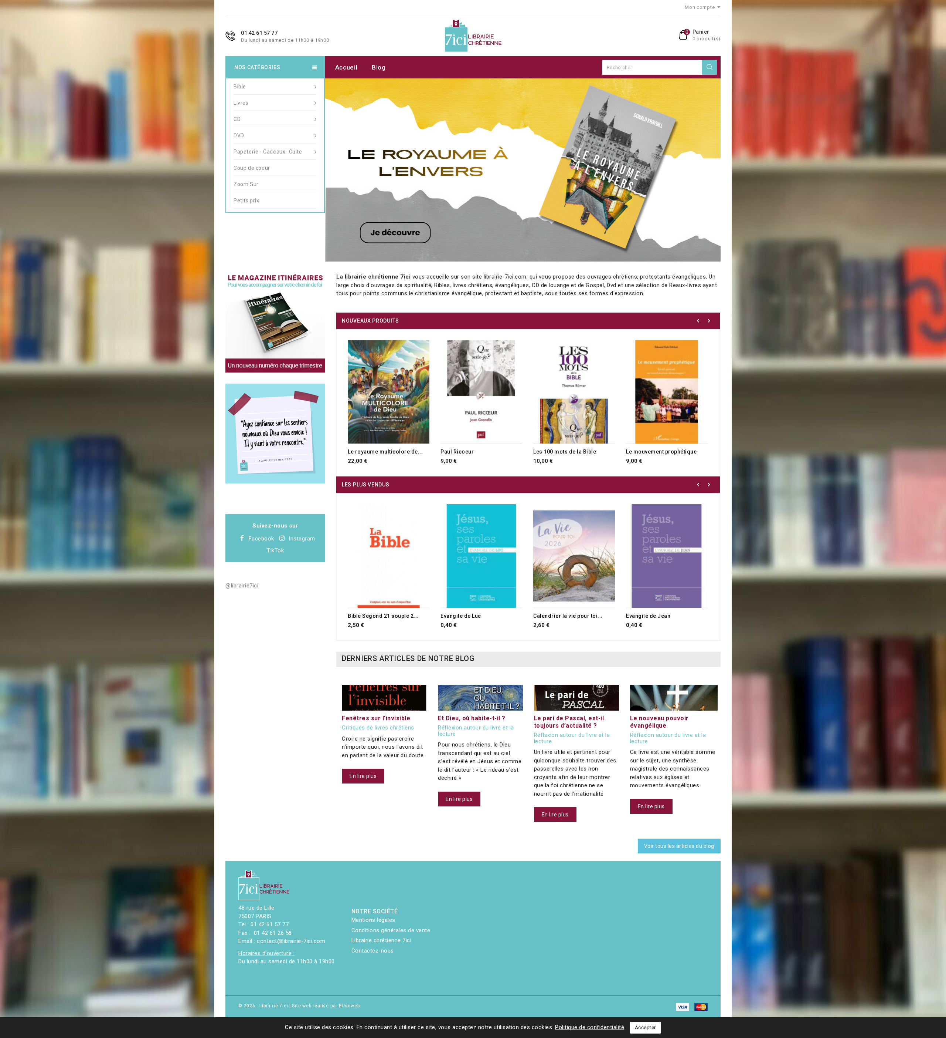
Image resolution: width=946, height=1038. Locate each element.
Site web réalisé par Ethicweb (326, 1005)
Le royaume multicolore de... (385, 452)
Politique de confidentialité (589, 1027)
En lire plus (363, 776)
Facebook (261, 538)
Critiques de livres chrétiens (378, 728)
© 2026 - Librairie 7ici (263, 1005)
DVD (239, 135)
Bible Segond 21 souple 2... (383, 616)
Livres (241, 103)
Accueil (346, 67)
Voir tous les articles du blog (679, 846)
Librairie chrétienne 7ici (381, 940)
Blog (379, 67)
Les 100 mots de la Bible (564, 452)
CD (237, 119)
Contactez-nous (372, 950)
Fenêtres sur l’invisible (376, 718)
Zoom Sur (246, 184)
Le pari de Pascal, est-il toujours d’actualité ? (569, 722)
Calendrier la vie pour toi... (568, 616)
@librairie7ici (241, 585)
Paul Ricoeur (457, 452)
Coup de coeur (252, 168)
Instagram (302, 538)
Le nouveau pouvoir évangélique (659, 722)
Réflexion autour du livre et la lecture (476, 731)
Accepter (645, 1027)
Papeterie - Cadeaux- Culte (268, 152)
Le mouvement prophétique (661, 452)
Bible (240, 87)
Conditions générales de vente (391, 930)
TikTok (275, 550)
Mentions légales (373, 920)
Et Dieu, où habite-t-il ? (472, 718)
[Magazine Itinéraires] (275, 323)
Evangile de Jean (648, 616)
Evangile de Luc (460, 616)
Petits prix (246, 200)
